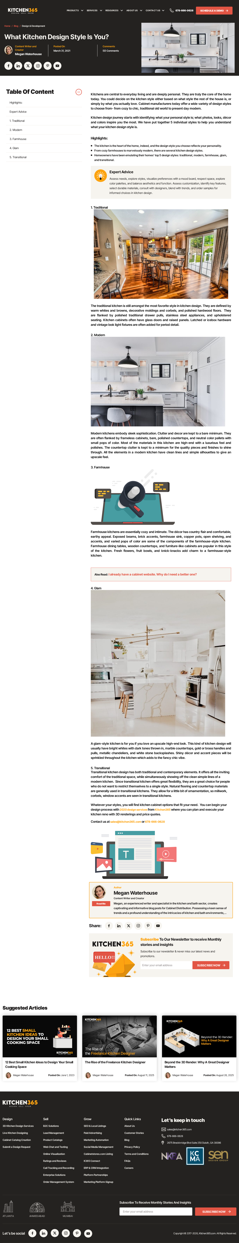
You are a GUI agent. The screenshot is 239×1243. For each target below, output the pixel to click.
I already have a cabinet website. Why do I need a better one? (153, 574)
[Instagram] (38, 66)
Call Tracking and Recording (58, 1167)
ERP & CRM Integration (96, 1167)
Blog (16, 25)
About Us (129, 1125)
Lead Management (53, 1132)
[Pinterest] (48, 66)
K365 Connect (92, 1160)
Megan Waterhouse (23, 1075)
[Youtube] (57, 66)
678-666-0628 (184, 10)
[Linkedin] (18, 66)
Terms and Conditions (136, 1153)
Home (7, 25)
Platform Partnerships (96, 1174)
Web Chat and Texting (55, 1146)
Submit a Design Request (16, 1146)
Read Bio (101, 903)
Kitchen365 (163, 809)
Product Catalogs (52, 1139)
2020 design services (133, 809)
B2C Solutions (51, 1125)
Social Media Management (98, 1146)
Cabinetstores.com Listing (98, 1153)
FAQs (127, 1160)
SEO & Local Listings (95, 1125)
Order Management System (58, 1181)
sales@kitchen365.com (125, 821)
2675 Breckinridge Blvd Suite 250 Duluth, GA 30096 (194, 1142)
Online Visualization (54, 1153)
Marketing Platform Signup (98, 1181)
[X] (28, 66)
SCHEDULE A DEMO (212, 10)
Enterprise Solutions (54, 1174)
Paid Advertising (93, 1132)
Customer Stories (134, 1132)
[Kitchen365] (20, 1105)
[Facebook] (8, 66)
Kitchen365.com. (207, 1233)
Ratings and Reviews (54, 1160)
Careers (128, 1167)
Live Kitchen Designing (15, 1132)
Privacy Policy (132, 1146)
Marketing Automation (96, 1139)
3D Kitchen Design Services (18, 1125)
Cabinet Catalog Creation (17, 1139)
